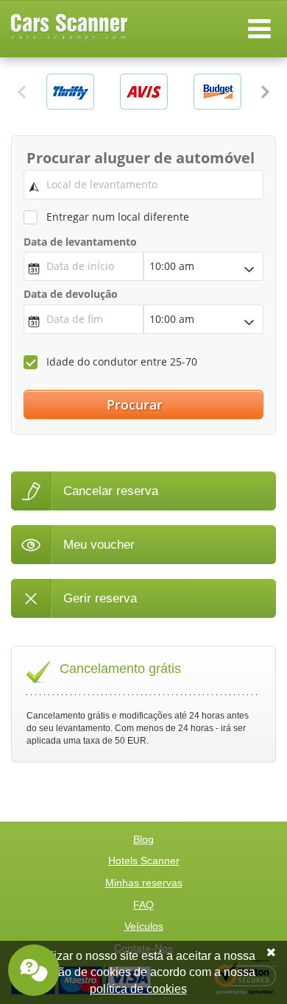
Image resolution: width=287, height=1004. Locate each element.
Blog (143, 839)
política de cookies (138, 989)
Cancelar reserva (110, 491)
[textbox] (144, 184)
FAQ (143, 905)
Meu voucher (99, 545)
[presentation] (22, 92)
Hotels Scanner (144, 860)
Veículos (143, 926)
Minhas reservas (144, 883)
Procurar (136, 404)
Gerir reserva (100, 598)
